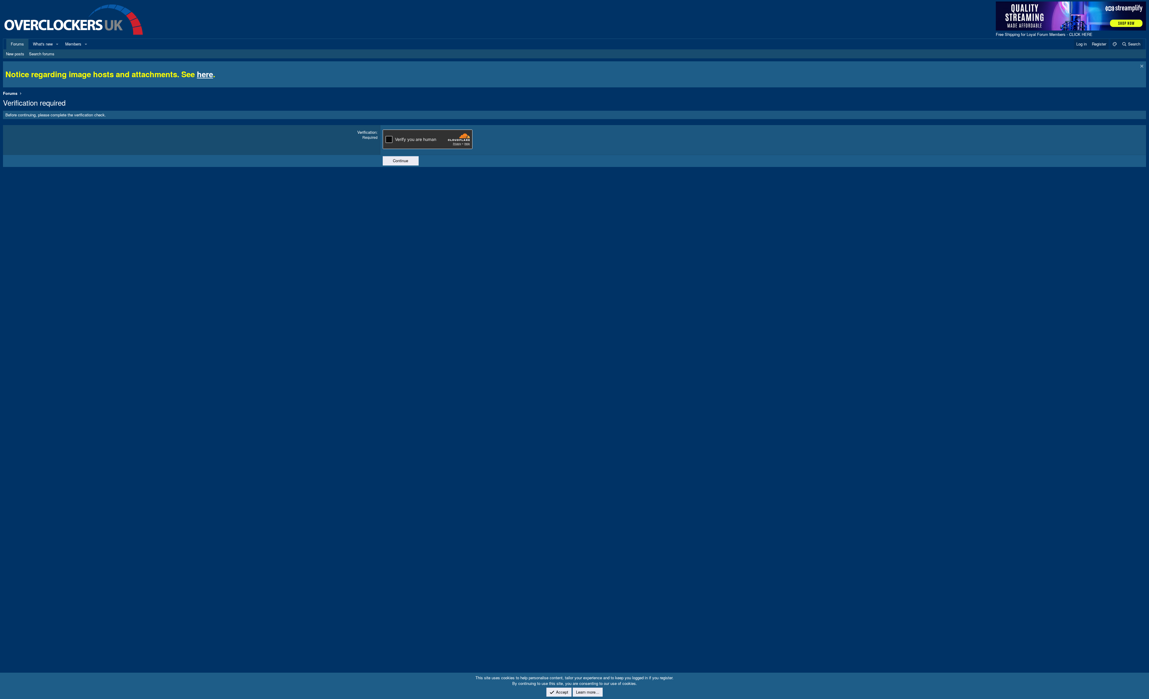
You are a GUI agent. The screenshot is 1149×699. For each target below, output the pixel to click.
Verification (366, 132)
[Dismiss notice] (1141, 67)
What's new (43, 44)
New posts (15, 54)
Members (73, 44)
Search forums (41, 54)
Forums (17, 44)
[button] (57, 44)
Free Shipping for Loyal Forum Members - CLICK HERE (1044, 34)
